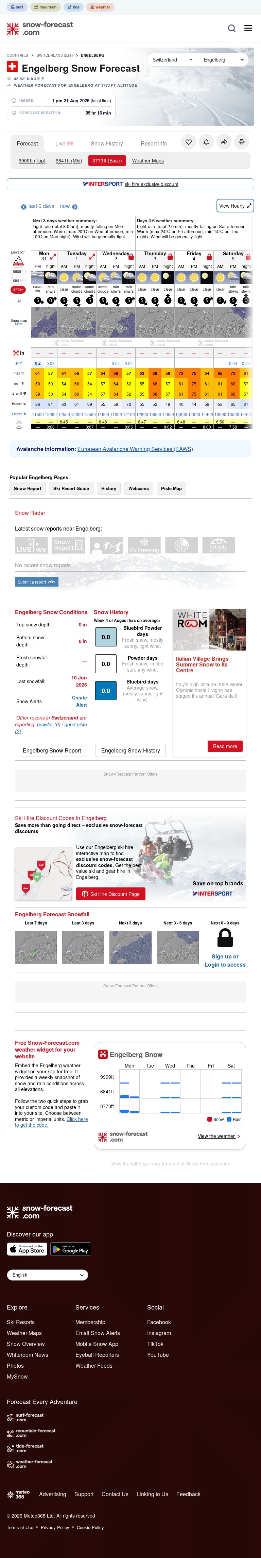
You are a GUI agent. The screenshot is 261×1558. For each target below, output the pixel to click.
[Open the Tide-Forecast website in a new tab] (74, 7)
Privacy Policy (55, 1527)
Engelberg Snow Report (52, 750)
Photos (15, 1365)
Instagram (159, 1333)
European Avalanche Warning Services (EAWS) (135, 449)
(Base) (107, 160)
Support (83, 1494)
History (108, 488)
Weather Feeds (93, 1365)
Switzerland (55, 55)
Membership (90, 1322)
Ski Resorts (21, 1322)
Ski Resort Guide (71, 488)
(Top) (32, 160)
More (19, 324)
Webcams (138, 488)
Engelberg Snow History (130, 750)
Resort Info (154, 143)
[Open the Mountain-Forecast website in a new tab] (45, 7)
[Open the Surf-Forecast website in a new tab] (17, 7)
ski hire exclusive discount (151, 183)
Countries (18, 55)
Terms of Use (20, 1527)
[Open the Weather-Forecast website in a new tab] (100, 7)
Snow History (107, 143)
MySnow (17, 1376)
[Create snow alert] (206, 141)
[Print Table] (241, 141)
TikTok (155, 1344)
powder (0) (48, 724)
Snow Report (27, 488)
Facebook (159, 1322)
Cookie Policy (90, 1527)
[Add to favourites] (188, 141)
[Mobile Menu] (248, 28)
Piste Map (171, 488)
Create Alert (79, 701)
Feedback (188, 1494)
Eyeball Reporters (97, 1354)
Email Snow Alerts (97, 1333)
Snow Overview (26, 1344)
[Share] (223, 141)
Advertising (52, 1494)
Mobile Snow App (96, 1344)
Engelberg (92, 55)
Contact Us (115, 1494)
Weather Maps (148, 160)
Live (60, 143)
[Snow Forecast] (38, 28)
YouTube (158, 1354)
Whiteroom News (27, 1354)
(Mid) (69, 160)
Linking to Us (152, 1494)
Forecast (27, 143)
